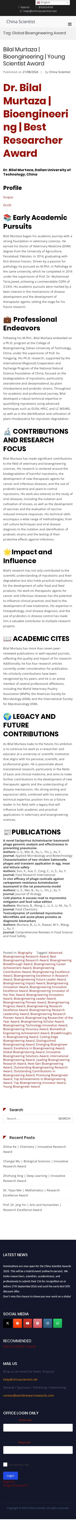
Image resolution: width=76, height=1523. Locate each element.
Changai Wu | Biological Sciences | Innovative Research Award (35, 1163)
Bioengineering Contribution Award (28, 970)
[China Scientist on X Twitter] (7, 1323)
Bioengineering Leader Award (35, 998)
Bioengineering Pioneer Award (24, 1002)
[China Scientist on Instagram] (47, 1323)
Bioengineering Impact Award (24, 983)
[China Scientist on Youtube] (27, 1323)
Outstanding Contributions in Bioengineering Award (29, 1073)
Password (16, 1442)
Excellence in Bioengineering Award (39, 1048)
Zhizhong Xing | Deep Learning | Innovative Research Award (34, 1178)
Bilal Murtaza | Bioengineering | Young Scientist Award (34, 57)
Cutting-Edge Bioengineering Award (30, 1039)
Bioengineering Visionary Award (25, 1029)
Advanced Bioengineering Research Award (32, 954)
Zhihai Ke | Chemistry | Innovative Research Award (34, 1149)
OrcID (7, 205)
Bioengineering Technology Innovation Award (35, 1025)
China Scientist (20, 21)
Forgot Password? (15, 1485)
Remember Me (18, 1465)
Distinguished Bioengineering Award (29, 1042)
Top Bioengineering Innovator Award (40, 1083)
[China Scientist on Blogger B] (17, 1323)
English (45, 2)
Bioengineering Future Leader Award (40, 979)
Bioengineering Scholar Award (42, 1021)
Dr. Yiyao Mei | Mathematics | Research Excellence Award (31, 1192)
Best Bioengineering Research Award (29, 958)
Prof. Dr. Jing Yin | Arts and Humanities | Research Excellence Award (32, 1207)
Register (9, 1481)
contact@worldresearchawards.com (28, 1395)
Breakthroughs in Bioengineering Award (37, 1035)
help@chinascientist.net (20, 1379)
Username (17, 1420)
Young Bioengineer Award (21, 1086)
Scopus (8, 197)
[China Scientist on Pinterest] (37, 1323)
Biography (25, 953)
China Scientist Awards (19, 1346)
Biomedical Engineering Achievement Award (34, 1031)
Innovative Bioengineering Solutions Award (32, 1054)
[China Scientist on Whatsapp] (57, 1323)
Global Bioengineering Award (24, 1052)
